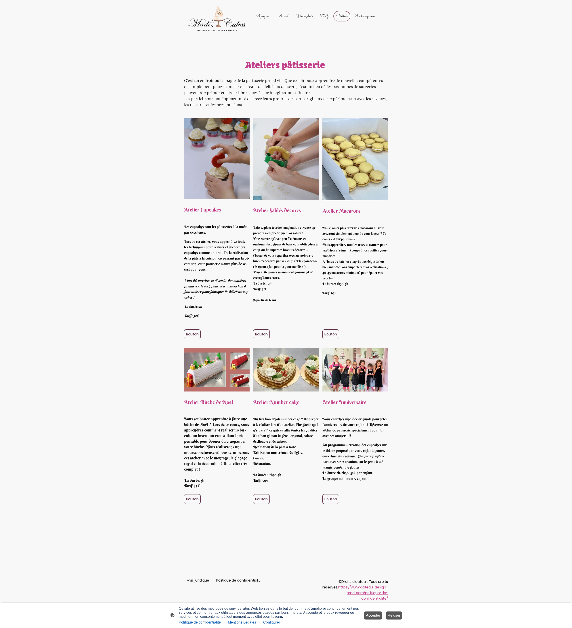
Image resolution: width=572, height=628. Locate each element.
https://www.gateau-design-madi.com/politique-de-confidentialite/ (363, 593)
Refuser (394, 615)
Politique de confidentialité (200, 622)
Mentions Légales (242, 622)
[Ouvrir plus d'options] (258, 26)
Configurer (271, 622)
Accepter (373, 615)
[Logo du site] (217, 21)
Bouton (192, 334)
